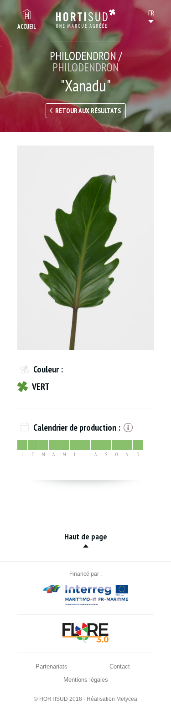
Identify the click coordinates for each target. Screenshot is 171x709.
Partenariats (51, 666)
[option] (85, 248)
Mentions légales (85, 679)
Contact (119, 666)
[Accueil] (85, 18)
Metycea (126, 699)
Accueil (26, 26)
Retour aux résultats (88, 110)
